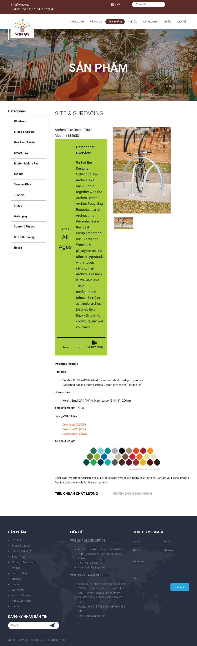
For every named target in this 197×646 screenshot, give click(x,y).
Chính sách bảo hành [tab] (132, 494)
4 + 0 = (136, 578)
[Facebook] (124, 5)
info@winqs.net (20, 4)
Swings (18, 173)
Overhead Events (24, 142)
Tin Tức (132, 21)
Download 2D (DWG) (75, 433)
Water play (20, 216)
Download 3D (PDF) (74, 424)
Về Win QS (96, 21)
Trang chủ (77, 21)
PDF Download (94, 346)
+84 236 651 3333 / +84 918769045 (32, 9)
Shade (18, 205)
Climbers (20, 121)
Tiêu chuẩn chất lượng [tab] (76, 494)
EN (112, 4)
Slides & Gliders (24, 131)
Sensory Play (22, 184)
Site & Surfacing (24, 237)
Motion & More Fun (26, 163)
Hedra (18, 247)
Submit (179, 587)
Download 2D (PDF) (74, 429)
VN (118, 4)
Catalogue (150, 21)
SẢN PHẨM (115, 21)
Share (65, 347)
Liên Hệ (181, 21)
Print (79, 347)
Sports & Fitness (24, 226)
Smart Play (21, 152)
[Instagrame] (128, 5)
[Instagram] (188, 640)
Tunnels (19, 195)
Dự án (167, 21)
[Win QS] (22, 38)
